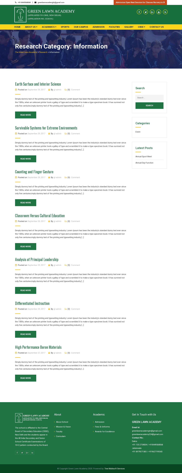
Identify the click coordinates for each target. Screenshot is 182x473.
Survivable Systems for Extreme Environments (46, 128)
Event (138, 132)
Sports (65, 26)
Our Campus (81, 26)
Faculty (59, 431)
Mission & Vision (63, 427)
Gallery (128, 26)
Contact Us (157, 26)
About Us (30, 26)
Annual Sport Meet (144, 156)
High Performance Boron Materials (38, 347)
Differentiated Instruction (32, 303)
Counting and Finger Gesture (34, 171)
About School (62, 422)
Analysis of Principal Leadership (36, 259)
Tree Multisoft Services (114, 468)
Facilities (114, 26)
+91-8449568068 (24, 2)
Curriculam (61, 436)
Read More (25, 115)
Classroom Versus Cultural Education (40, 215)
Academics (48, 26)
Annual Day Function (144, 163)
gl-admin (57, 90)
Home (17, 26)
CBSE (141, 26)
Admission (98, 26)
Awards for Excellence (105, 431)
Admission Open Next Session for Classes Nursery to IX (140, 2)
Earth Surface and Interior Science (38, 84)
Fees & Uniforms (102, 427)
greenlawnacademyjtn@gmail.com (51, 2)
